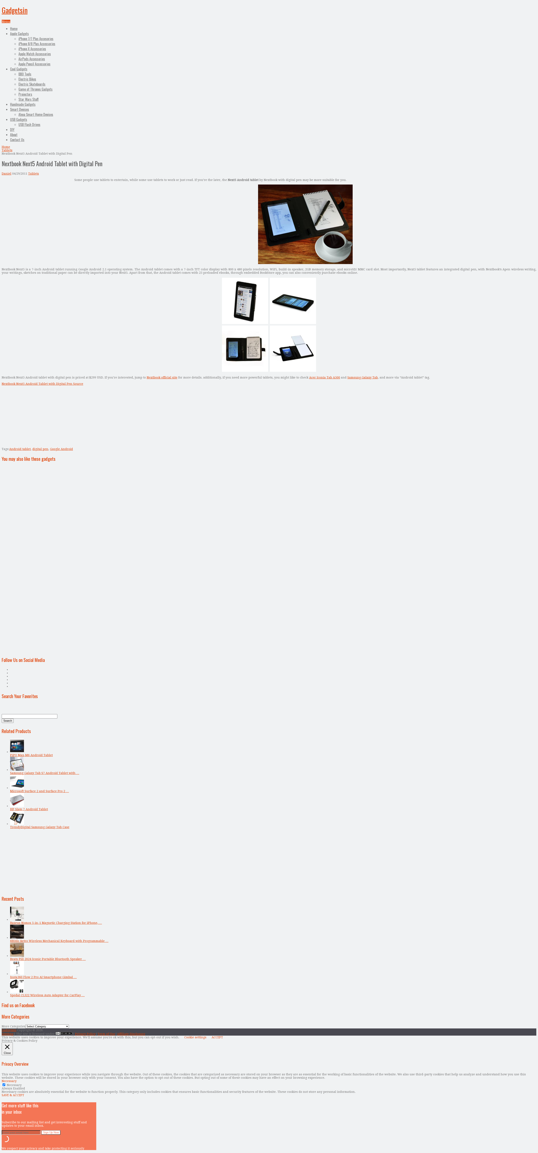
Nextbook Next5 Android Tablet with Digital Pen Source (42, 383)
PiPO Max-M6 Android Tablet (31, 755)
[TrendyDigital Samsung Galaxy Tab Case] (17, 823)
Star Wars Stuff (28, 99)
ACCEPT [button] (217, 1037)
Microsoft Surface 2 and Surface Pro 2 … (39, 791)
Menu (6, 21)
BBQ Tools (24, 74)
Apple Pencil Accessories (34, 63)
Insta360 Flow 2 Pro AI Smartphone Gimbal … (43, 977)
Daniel (6, 173)
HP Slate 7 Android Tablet (29, 809)
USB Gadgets (18, 119)
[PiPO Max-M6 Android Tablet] (17, 751)
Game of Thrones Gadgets (35, 89)
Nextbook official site (162, 377)
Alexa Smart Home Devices (35, 114)
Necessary (14, 1085)
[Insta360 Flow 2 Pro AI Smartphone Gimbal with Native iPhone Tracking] (17, 973)
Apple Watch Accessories (34, 53)
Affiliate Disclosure (131, 1034)
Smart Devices (19, 109)
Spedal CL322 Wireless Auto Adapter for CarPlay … (47, 995)
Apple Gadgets (19, 33)
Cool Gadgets (18, 69)
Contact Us (17, 139)
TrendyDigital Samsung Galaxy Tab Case (39, 827)
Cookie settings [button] (195, 1037)
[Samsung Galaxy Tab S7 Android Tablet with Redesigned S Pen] (17, 769)
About (13, 134)
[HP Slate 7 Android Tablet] (17, 806)
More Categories (13, 1026)
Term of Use (106, 1034)
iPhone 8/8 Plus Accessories (36, 43)
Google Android (61, 449)
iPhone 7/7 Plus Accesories (35, 38)
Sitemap (7, 1034)
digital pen (40, 449)
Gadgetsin (15, 10)
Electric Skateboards (31, 84)
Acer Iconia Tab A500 (324, 377)
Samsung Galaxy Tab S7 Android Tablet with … (44, 773)
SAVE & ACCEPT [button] (13, 1095)
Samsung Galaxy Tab (362, 377)
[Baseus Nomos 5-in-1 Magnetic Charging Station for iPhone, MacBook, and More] (17, 919)
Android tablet (20, 449)
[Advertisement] (37, 207)
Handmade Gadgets (23, 104)
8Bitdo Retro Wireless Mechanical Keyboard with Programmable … (59, 941)
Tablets (7, 150)
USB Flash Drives (29, 124)
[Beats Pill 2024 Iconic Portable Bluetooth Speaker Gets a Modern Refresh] (17, 955)
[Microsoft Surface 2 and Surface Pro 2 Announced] (17, 787)
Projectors (25, 94)
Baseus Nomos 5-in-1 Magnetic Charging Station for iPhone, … (56, 923)
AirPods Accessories (31, 58)
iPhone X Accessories (32, 48)
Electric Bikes (27, 79)
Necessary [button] (9, 1081)
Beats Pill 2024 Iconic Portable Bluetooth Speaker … (48, 959)
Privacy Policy (85, 1034)
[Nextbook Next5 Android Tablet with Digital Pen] (305, 263)
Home (13, 28)
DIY (12, 129)
